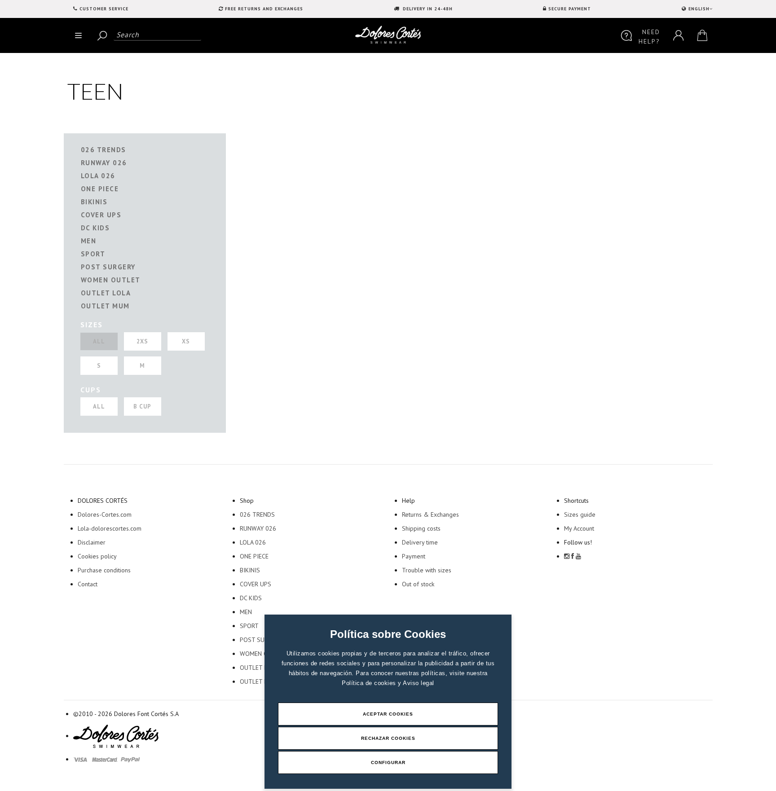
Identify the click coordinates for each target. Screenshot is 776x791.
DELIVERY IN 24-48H (427, 9)
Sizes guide (579, 514)
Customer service (103, 9)
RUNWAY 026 (104, 162)
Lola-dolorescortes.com (109, 528)
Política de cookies (370, 683)
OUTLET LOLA (106, 293)
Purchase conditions (104, 570)
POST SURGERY (108, 267)
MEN (89, 241)
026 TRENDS (103, 149)
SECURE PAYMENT (569, 9)
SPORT (93, 254)
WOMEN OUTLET (111, 280)
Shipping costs (421, 528)
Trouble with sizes (426, 570)
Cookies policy (97, 556)
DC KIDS (95, 228)
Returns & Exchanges (430, 514)
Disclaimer (92, 542)
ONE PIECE (100, 189)
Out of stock (418, 584)
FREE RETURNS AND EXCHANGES (264, 9)
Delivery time (420, 542)
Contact (87, 584)
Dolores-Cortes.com (105, 514)
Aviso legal (418, 683)
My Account (579, 528)
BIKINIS (94, 202)
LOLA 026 (98, 175)
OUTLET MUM (105, 306)
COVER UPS (101, 215)
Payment (413, 556)
